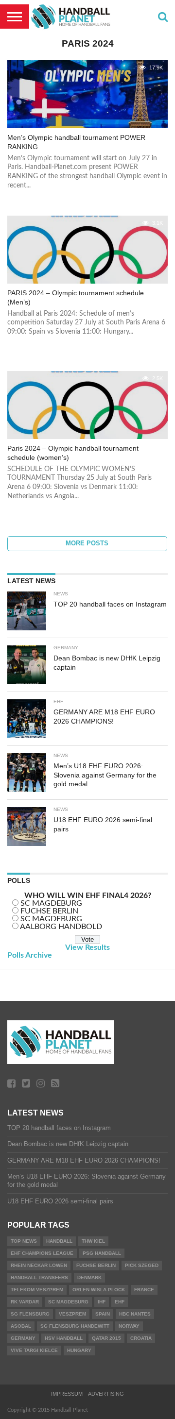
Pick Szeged (141, 1265)
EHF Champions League (42, 1253)
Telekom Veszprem (37, 1289)
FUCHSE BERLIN (49, 911)
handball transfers (39, 1277)
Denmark (89, 1277)
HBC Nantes (135, 1314)
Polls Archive (29, 955)
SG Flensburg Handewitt (74, 1326)
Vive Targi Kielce (34, 1350)
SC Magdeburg (68, 1301)
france (144, 1289)
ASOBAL (21, 1326)
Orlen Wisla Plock (98, 1289)
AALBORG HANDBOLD (61, 926)
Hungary (79, 1350)
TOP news (24, 1241)
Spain (102, 1314)
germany (23, 1338)
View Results (87, 947)
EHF (119, 1301)
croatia (141, 1338)
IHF (101, 1301)
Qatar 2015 (106, 1338)
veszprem (72, 1314)
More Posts (87, 543)
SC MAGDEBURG (51, 903)
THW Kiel (93, 1241)
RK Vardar (25, 1301)
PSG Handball (102, 1253)
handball (59, 1241)
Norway (129, 1326)
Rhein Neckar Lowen (39, 1265)
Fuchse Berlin (96, 1265)
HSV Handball (64, 1338)
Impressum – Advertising (87, 1394)
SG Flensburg (30, 1314)
